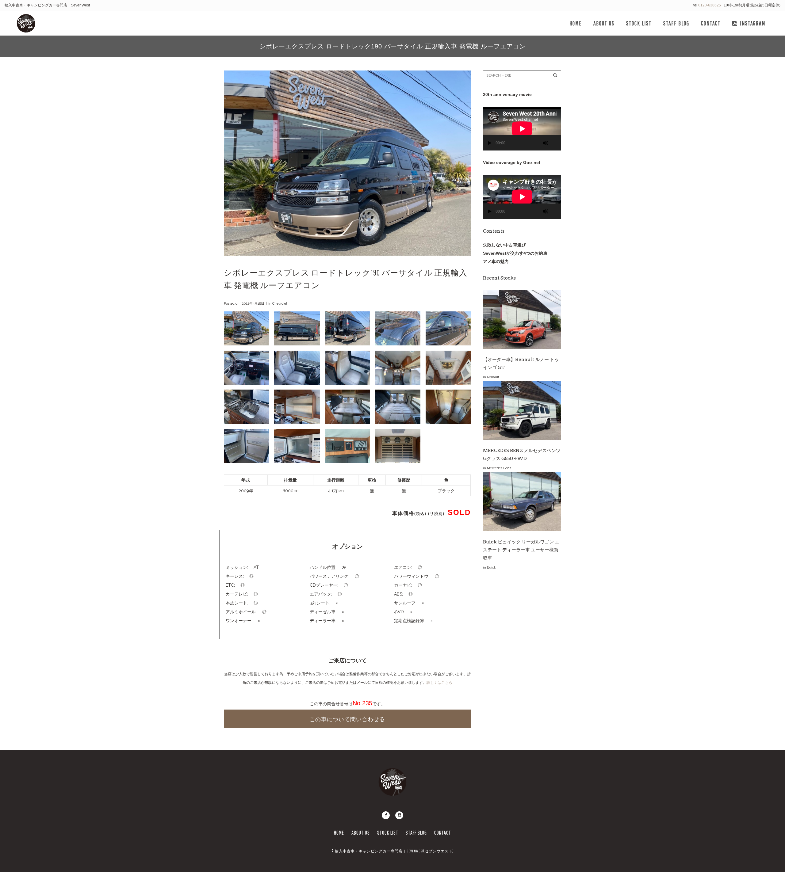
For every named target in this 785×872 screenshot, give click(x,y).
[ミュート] (545, 143)
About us (360, 832)
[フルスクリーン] (554, 140)
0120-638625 (709, 5)
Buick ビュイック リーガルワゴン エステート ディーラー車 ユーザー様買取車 (521, 550)
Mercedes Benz (499, 468)
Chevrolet (279, 304)
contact (442, 832)
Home (339, 832)
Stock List (387, 832)
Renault (493, 377)
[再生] (490, 143)
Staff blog (416, 832)
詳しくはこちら (439, 682)
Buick (491, 567)
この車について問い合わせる (347, 719)
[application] (522, 128)
